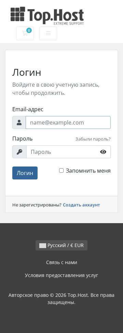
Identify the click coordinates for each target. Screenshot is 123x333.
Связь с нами (61, 262)
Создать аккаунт (81, 205)
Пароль (22, 138)
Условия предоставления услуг (61, 275)
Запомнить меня (88, 170)
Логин (25, 173)
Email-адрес (27, 109)
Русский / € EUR (65, 245)
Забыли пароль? (93, 139)
